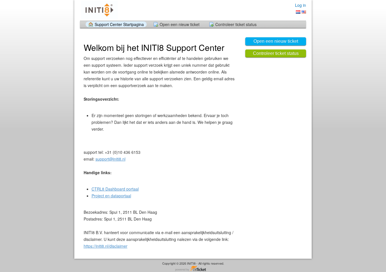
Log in (300, 5)
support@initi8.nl (110, 159)
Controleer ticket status (236, 24)
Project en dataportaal (111, 195)
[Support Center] (99, 10)
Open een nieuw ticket (179, 24)
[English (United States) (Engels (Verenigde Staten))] (304, 12)
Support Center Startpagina (119, 24)
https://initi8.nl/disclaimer (105, 246)
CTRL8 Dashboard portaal (115, 189)
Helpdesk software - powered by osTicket (193, 268)
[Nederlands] (298, 12)
